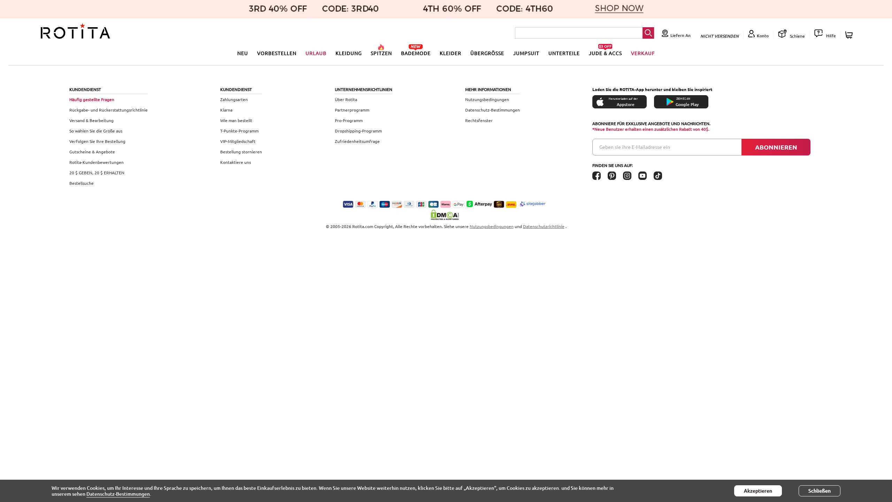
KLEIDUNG (349, 53)
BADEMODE (416, 53)
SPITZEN (381, 53)
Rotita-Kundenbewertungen (96, 162)
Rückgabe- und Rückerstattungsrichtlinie (108, 110)
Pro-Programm (349, 120)
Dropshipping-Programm (358, 131)
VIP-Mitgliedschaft (237, 141)
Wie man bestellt (236, 120)
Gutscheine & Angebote (92, 151)
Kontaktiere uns (235, 162)
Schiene (797, 36)
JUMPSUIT (526, 53)
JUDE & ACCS (605, 53)
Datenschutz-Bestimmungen (492, 110)
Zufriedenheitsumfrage (357, 141)
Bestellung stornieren (241, 151)
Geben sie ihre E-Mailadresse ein (634, 147)
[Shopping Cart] (850, 35)
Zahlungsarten (234, 99)
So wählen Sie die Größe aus (95, 131)
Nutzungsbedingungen (487, 99)
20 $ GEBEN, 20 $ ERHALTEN (96, 172)
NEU (242, 53)
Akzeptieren (758, 490)
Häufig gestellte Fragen (91, 99)
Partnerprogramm (352, 110)
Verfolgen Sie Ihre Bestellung (97, 141)
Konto (763, 36)
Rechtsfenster (479, 120)
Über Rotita (346, 99)
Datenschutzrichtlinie (543, 226)
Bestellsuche (81, 183)
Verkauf (643, 53)
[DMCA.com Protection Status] (446, 215)
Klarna (226, 110)
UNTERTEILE (564, 53)
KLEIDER (450, 53)
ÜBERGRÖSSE (487, 53)
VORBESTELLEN (277, 53)
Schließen (819, 490)
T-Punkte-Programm (239, 131)
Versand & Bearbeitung (91, 120)
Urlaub (316, 53)
